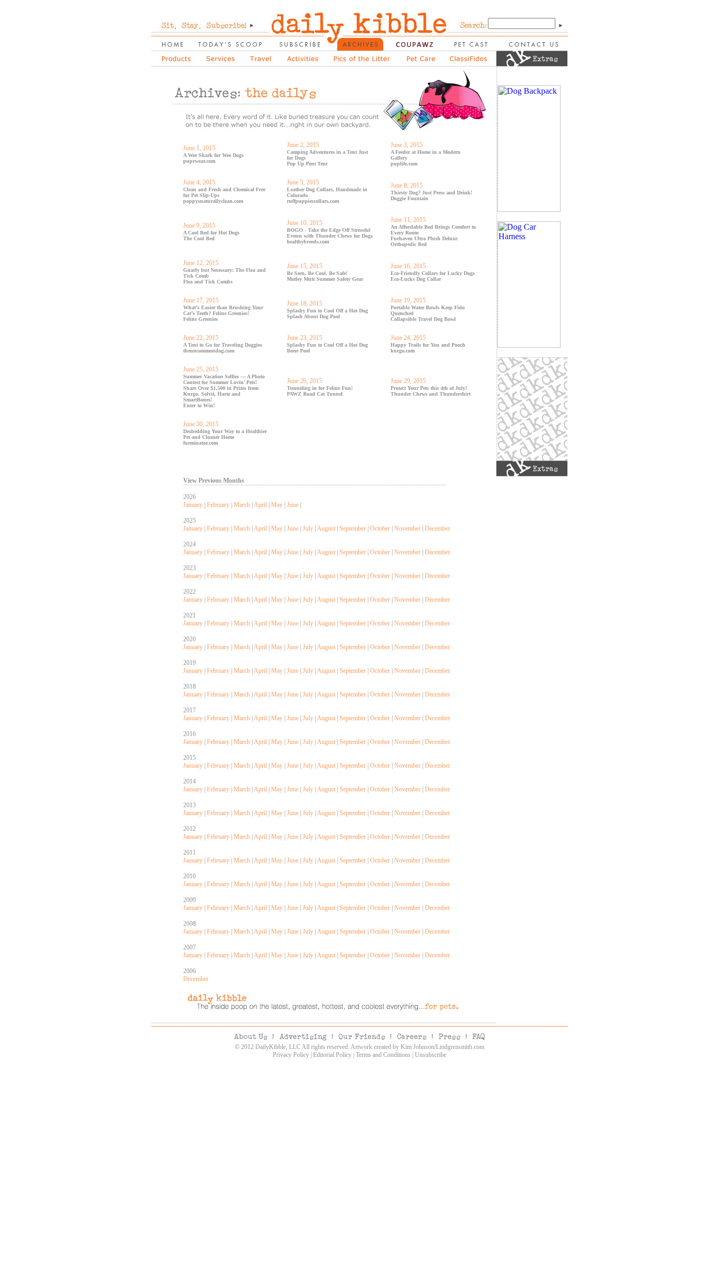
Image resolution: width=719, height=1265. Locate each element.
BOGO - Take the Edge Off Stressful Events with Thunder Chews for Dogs (330, 233)
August (326, 528)
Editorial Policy (332, 1054)
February (218, 504)
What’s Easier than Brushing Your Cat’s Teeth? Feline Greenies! (223, 310)
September (352, 528)
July (308, 528)
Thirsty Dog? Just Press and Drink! (431, 192)
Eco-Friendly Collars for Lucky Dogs (433, 273)
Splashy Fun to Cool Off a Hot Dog (327, 310)
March (242, 504)
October (380, 528)
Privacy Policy (291, 1054)
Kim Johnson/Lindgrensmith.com (442, 1047)
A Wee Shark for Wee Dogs (213, 155)
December (437, 528)
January (193, 504)
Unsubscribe (430, 1054)
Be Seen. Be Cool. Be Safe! (317, 273)
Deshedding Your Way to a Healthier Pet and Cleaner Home (225, 434)
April (260, 504)
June (292, 504)
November (407, 528)
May (277, 504)
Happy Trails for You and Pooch (428, 345)
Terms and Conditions (383, 1054)
